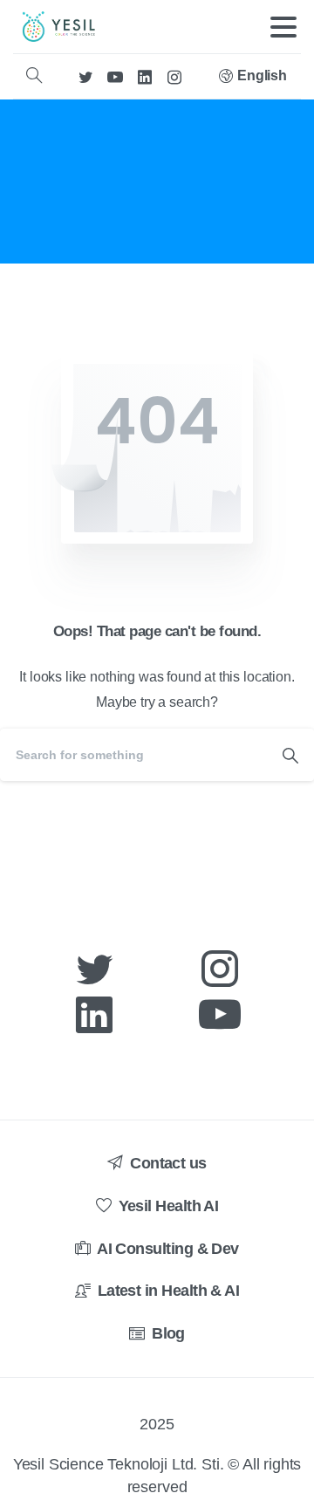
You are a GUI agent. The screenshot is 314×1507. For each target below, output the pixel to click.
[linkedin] (145, 76)
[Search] (34, 76)
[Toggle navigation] (283, 27)
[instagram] (174, 76)
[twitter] (85, 76)
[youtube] (115, 76)
